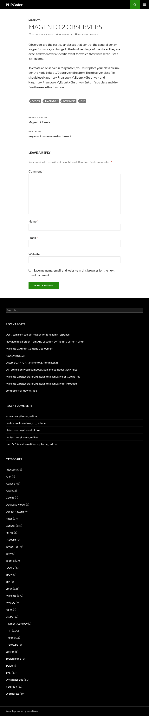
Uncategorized (14, 679)
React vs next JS (15, 355)
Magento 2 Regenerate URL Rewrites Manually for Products (41, 383)
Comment (36, 171)
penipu (10, 437)
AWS (9, 490)
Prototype (12, 644)
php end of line (31, 430)
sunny (9, 416)
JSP (8, 581)
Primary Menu (144, 4)
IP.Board (11, 539)
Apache (10, 483)
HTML (9, 532)
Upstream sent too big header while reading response (37, 334)
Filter (9, 518)
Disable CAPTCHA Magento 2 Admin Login (32, 362)
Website (34, 254)
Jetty (9, 553)
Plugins (10, 637)
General (10, 525)
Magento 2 (51, 101)
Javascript (12, 546)
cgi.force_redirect (28, 416)
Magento (35, 20)
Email (33, 237)
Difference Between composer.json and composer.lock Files (41, 369)
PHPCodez (14, 5)
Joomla (10, 560)
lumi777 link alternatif (19, 444)
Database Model (15, 504)
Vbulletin (11, 686)
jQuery (10, 567)
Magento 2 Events (39, 120)
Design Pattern (15, 511)
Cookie (10, 497)
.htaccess (11, 469)
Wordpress (12, 693)
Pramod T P (65, 34)
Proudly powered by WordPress (22, 711)
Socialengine (13, 658)
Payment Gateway (17, 623)
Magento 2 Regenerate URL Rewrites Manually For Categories (43, 376)
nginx (9, 609)
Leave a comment (89, 34)
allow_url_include (35, 423)
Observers (69, 101)
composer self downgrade (21, 390)
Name (33, 221)
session (10, 651)
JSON (9, 574)
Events (36, 101)
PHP (83, 101)
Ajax (8, 476)
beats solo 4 (13, 423)
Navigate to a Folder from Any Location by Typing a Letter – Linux (45, 341)
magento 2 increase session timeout (50, 134)
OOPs (9, 616)
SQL (8, 665)
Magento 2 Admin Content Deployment (29, 348)
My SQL (10, 602)
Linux (9, 588)
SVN (8, 672)
